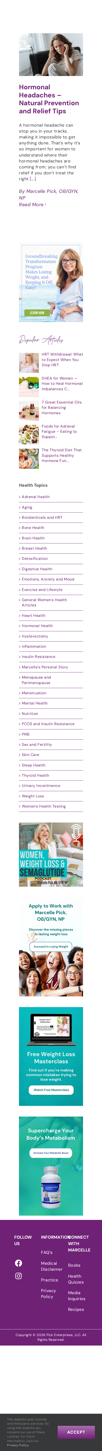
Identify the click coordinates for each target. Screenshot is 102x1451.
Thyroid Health (35, 775)
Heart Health (33, 615)
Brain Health (33, 538)
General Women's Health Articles (44, 602)
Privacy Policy (48, 1293)
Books (74, 1265)
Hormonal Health (37, 625)
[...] (33, 179)
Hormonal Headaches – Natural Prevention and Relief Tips (49, 99)
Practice (49, 1280)
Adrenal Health (36, 496)
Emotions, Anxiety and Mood (48, 579)
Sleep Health (33, 765)
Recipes (76, 1309)
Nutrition (30, 713)
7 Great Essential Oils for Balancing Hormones (62, 407)
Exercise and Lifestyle (42, 589)
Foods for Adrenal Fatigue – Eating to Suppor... (59, 431)
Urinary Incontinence (41, 785)
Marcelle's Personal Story (45, 667)
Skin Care (30, 754)
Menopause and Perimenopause (36, 680)
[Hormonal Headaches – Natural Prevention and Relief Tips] (51, 54)
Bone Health (33, 527)
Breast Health (34, 548)
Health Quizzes (76, 1279)
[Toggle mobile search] (89, 11)
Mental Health (35, 703)
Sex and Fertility (37, 744)
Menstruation (34, 692)
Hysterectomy (35, 636)
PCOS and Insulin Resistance (48, 723)
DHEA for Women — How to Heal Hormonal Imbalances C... (62, 383)
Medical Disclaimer (49, 1266)
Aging (27, 507)
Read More (31, 204)
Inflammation (34, 646)
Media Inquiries (76, 1296)
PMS (26, 734)
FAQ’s (47, 1252)
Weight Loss (33, 796)
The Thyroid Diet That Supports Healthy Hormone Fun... (62, 455)
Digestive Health (37, 568)
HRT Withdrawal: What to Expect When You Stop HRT (62, 359)
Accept (76, 1432)
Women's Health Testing (44, 806)
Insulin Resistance (38, 656)
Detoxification (35, 558)
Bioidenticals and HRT (42, 517)
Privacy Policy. (18, 1445)
